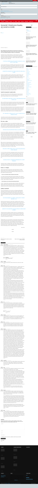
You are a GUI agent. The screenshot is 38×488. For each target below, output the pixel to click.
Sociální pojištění (29, 82)
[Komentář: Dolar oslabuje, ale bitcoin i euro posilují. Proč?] (31, 58)
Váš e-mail (2, 15)
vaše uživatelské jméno (4, 6)
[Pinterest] (9, 30)
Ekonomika (6, 21)
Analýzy (28, 75)
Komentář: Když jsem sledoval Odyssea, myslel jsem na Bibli (31, 114)
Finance (16, 21)
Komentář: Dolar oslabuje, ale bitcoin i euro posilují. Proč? (31, 61)
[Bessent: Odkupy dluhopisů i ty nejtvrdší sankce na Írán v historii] (31, 51)
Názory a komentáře (5, 23)
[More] (14, 30)
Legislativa (28, 73)
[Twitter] (10, 1)
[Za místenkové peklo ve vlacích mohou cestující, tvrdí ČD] (19, 457)
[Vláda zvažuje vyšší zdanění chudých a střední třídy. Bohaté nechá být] (19, 465)
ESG (27, 81)
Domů (1, 23)
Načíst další (27, 65)
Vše (27, 29)
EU (13, 21)
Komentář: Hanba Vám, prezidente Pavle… (17, 453)
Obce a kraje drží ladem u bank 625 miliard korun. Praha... (31, 133)
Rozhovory (26, 21)
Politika (11, 21)
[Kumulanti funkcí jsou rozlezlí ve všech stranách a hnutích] (31, 100)
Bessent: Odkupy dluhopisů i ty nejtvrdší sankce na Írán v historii (31, 54)
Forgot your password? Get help (5, 10)
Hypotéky (28, 72)
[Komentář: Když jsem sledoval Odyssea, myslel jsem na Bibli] (31, 109)
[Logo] (2, 20)
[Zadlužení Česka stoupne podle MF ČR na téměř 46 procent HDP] (31, 43)
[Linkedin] (13, 30)
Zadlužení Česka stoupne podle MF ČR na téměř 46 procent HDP (31, 46)
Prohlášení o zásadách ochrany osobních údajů (7, 11)
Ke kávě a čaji (31, 21)
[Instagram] (26, 475)
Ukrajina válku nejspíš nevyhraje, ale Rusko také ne (14, 129)
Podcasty (27, 453)
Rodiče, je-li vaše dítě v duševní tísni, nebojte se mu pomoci (6, 239)
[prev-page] (26, 135)
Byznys (19, 21)
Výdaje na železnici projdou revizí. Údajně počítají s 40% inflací (20, 239)
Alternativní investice (29, 80)
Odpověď (4, 255)
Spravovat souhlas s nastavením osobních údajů (15, 483)
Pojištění (28, 79)
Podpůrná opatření (29, 84)
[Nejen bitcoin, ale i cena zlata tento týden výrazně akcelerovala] (31, 34)
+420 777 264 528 (3, 475)
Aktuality (2, 21)
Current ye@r (2, 440)
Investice (22, 21)
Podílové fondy (28, 74)
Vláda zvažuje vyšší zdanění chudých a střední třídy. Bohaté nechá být (18, 468)
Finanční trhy (28, 71)
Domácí (28, 70)
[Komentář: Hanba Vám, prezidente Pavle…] (19, 450)
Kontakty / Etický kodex (33, 483)
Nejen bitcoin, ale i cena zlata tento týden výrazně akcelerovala (31, 37)
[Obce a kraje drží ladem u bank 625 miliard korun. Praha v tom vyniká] (31, 128)
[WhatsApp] (11, 30)
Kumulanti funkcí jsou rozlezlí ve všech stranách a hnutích (31, 104)
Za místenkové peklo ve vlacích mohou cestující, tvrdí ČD (18, 460)
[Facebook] (9, 1)
